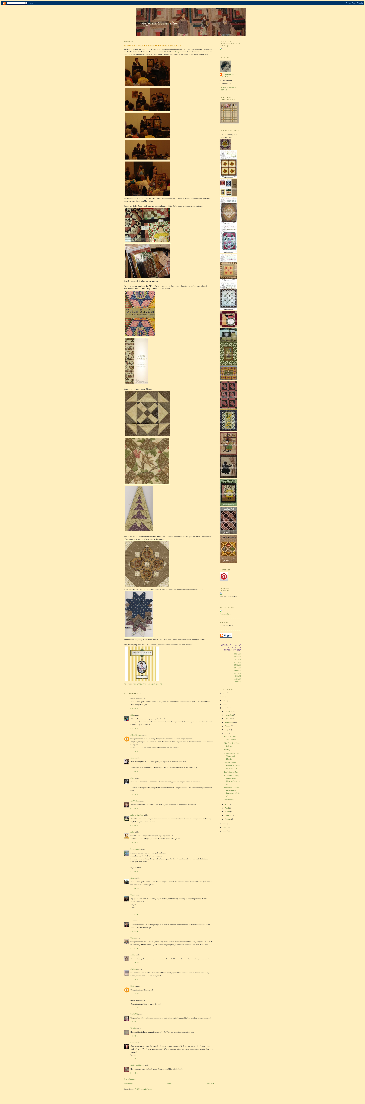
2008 (225, 823)
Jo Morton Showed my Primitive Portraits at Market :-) (232, 791)
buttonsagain (135, 849)
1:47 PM (134, 1058)
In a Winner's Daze (231, 772)
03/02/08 (237, 665)
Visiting (227, 749)
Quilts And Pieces (137, 1065)
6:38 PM (134, 1035)
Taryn (132, 937)
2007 (225, 827)
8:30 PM (134, 871)
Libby (132, 954)
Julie (132, 832)
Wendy (133, 1028)
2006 (225, 831)
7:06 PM (134, 842)
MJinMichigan (136, 735)
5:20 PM (134, 771)
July (227, 729)
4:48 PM (134, 728)
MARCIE (134, 1014)
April (227, 808)
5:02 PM (134, 1021)
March (227, 811)
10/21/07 (237, 659)
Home (169, 1083)
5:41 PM (134, 794)
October (228, 718)
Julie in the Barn (136, 815)
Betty (132, 986)
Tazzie (132, 894)
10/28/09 (237, 676)
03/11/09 (237, 667)
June (227, 733)
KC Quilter (134, 800)
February (228, 815)
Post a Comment (130, 1079)
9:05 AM (134, 931)
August (228, 726)
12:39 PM (135, 962)
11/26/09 (237, 679)
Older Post (210, 1083)
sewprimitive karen (228, 75)
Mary (132, 778)
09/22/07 (237, 656)
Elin (132, 715)
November (229, 715)
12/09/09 (237, 681)
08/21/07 (237, 653)
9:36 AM (134, 948)
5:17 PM (134, 751)
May (227, 804)
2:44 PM (134, 1073)
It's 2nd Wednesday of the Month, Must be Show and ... (232, 779)
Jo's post (178, 51)
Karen (132, 757)
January (228, 819)
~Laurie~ (133, 1042)
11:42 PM (135, 993)
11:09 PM (135, 888)
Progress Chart (225, 614)
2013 (225, 693)
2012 (225, 697)
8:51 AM (134, 1007)
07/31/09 (237, 673)
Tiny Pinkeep (229, 799)
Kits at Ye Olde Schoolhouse (230, 738)
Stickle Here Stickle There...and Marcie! (231, 756)
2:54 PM (134, 979)
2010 (225, 704)
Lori (132, 920)
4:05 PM (134, 708)
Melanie (133, 969)
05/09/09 (237, 670)
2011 (225, 700)
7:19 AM (134, 914)
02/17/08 (237, 662)
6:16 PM (134, 808)
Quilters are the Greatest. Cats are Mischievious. (232, 765)
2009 (225, 708)
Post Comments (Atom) (143, 1089)
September (229, 722)
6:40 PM (134, 825)
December (229, 711)
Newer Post (128, 1083)
